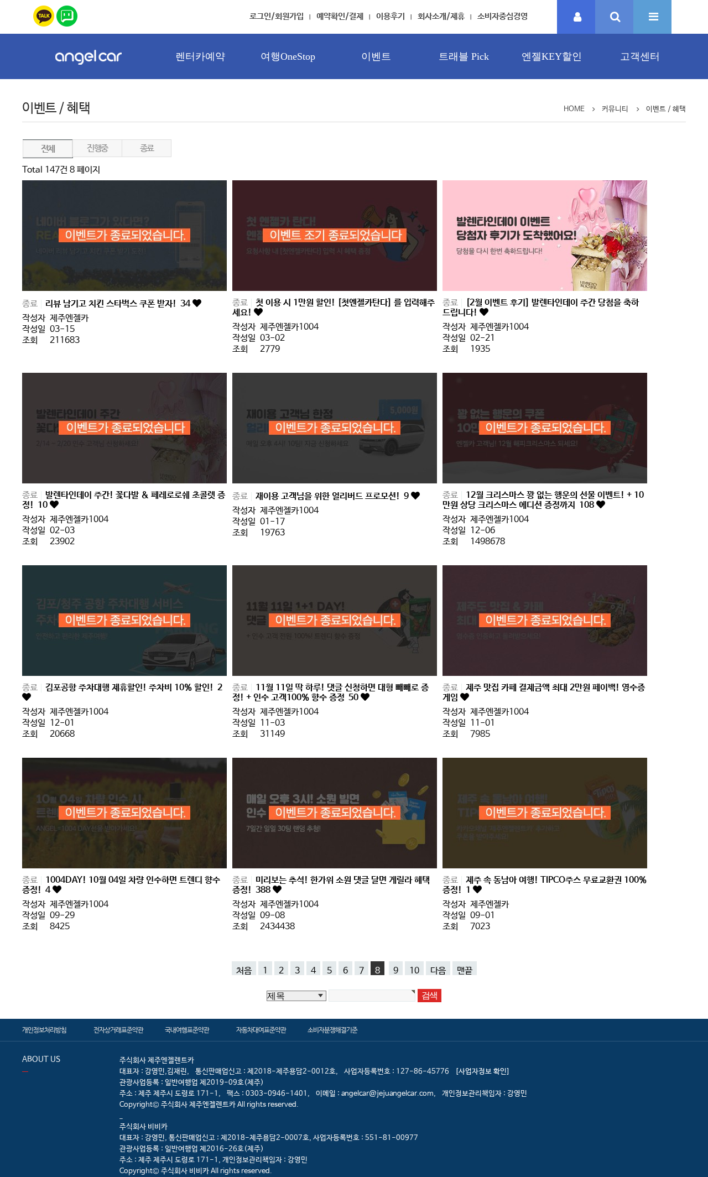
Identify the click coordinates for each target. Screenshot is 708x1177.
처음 (244, 970)
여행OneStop (288, 56)
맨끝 (464, 970)
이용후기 (390, 16)
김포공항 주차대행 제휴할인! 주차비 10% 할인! (133, 688)
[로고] (88, 68)
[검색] (614, 17)
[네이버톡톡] (66, 14)
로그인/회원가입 (276, 16)
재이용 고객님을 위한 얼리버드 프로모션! (332, 496)
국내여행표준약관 (187, 1030)
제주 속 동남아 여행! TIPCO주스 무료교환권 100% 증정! (544, 885)
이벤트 (376, 56)
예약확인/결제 (339, 16)
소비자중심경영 (502, 16)
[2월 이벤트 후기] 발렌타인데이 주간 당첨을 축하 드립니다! (540, 308)
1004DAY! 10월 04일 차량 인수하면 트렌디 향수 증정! (121, 885)
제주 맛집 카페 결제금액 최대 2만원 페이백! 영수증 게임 (543, 693)
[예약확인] (576, 17)
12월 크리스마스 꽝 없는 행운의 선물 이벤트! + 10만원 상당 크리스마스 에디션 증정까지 (543, 500)
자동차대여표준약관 (261, 1030)
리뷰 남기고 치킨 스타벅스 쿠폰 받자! (117, 304)
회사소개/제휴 (441, 16)
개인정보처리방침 (44, 1030)
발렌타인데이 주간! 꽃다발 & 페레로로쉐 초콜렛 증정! (123, 500)
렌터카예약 (200, 56)
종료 (147, 148)
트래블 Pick (464, 56)
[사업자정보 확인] (482, 1071)
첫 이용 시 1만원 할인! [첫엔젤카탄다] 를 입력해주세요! (333, 308)
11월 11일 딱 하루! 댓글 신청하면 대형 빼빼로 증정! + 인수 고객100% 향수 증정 (330, 693)
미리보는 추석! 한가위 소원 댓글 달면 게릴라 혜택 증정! (331, 885)
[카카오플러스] (43, 14)
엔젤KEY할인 (552, 56)
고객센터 (640, 56)
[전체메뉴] (652, 17)
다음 (438, 970)
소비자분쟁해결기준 (332, 1030)
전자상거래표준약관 (118, 1030)
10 (414, 970)
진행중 (97, 148)
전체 (48, 149)
